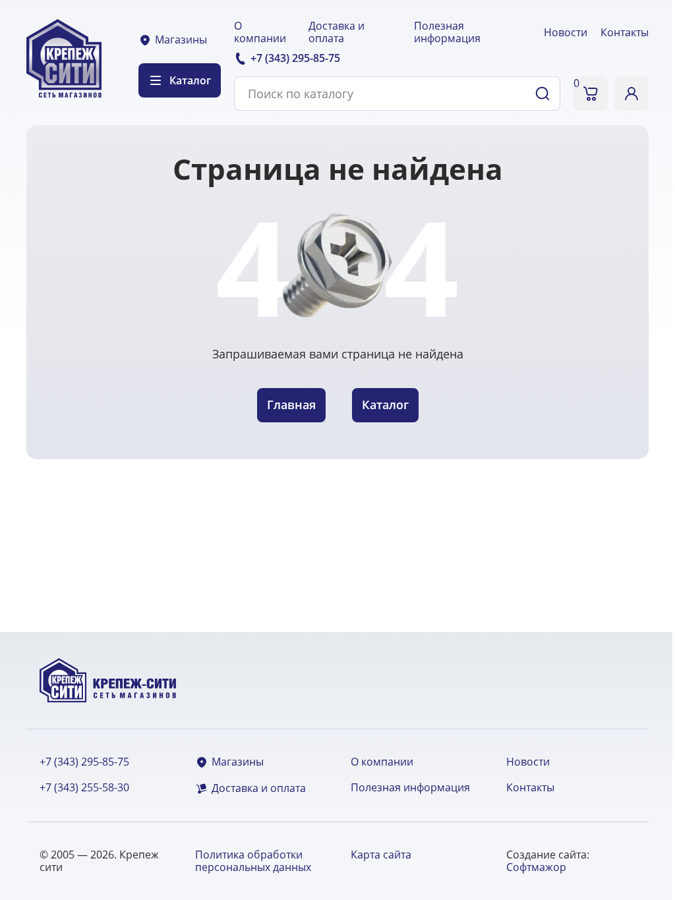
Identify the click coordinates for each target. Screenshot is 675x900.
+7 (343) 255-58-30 (84, 787)
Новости (565, 32)
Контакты (625, 32)
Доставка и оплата (336, 31)
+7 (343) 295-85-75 (84, 762)
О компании (260, 31)
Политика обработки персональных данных (253, 860)
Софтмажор (536, 867)
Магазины (181, 40)
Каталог (385, 404)
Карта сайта (381, 854)
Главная (291, 404)
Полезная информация (447, 31)
